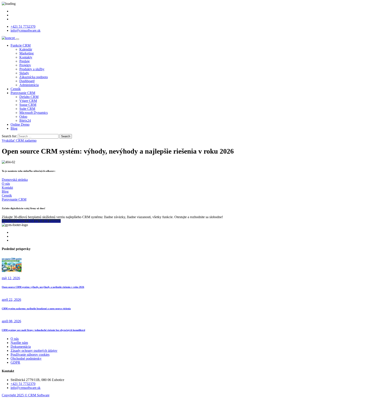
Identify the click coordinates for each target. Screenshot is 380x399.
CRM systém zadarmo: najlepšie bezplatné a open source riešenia (36, 308)
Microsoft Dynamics (33, 112)
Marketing (26, 53)
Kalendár (25, 49)
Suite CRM (27, 109)
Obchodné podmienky (26, 358)
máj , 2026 (11, 278)
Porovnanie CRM (23, 93)
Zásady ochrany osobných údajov (34, 350)
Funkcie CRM (21, 45)
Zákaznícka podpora (33, 77)
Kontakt (7, 187)
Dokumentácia (21, 346)
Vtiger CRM (28, 101)
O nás (6, 183)
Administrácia (29, 85)
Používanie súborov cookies (30, 354)
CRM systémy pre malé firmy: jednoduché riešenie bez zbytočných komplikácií (43, 330)
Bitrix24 (25, 120)
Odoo (23, 116)
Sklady (24, 73)
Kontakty (25, 57)
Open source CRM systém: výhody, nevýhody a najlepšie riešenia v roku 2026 (43, 287)
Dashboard (27, 81)
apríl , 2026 (11, 299)
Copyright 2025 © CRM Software (25, 395)
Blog (14, 128)
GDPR (15, 362)
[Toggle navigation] (17, 39)
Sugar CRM (27, 105)
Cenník (16, 89)
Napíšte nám (19, 343)
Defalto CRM (28, 97)
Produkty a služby (31, 69)
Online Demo (20, 124)
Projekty (25, 65)
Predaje (24, 61)
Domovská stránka (15, 179)
